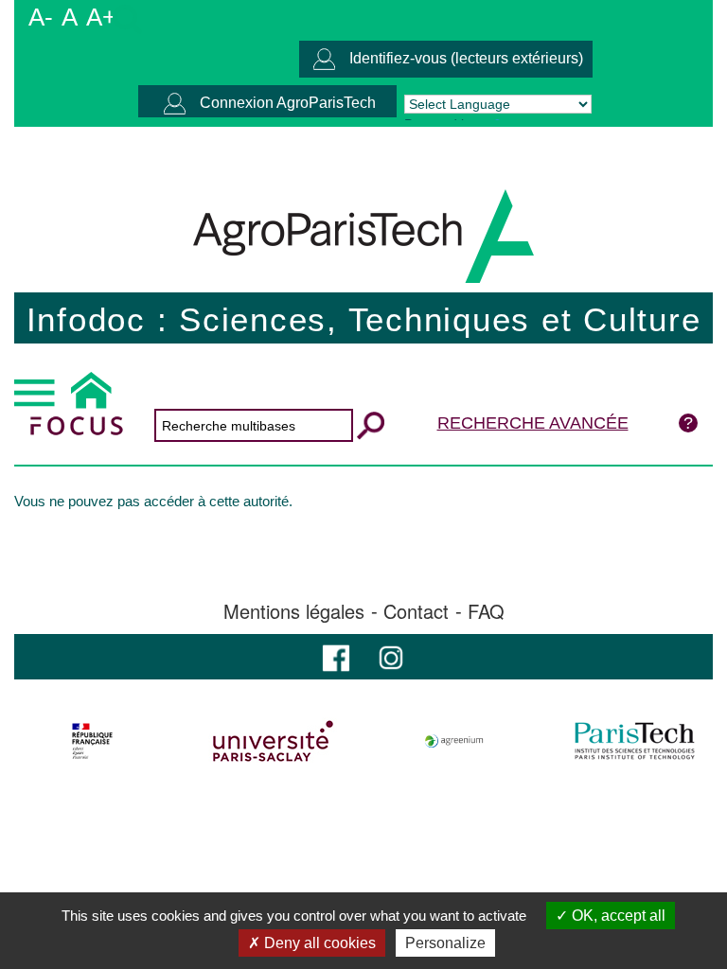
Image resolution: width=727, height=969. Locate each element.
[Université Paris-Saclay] (273, 741)
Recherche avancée (533, 423)
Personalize (445, 943)
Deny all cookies (318, 943)
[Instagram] (391, 656)
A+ (101, 17)
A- (40, 17)
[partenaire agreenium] (454, 741)
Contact (416, 611)
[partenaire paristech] (634, 741)
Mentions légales (293, 611)
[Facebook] (336, 656)
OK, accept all (616, 915)
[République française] (92, 741)
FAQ (486, 611)
